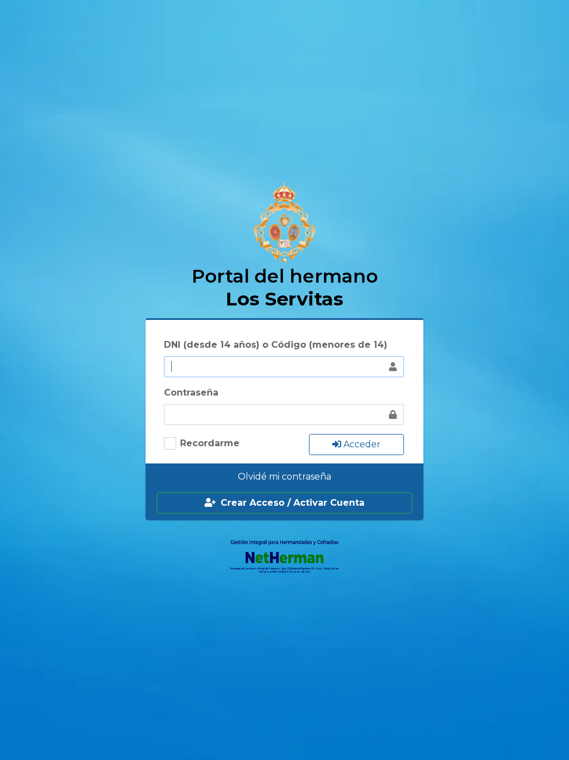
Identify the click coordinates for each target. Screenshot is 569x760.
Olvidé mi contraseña (284, 476)
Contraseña (191, 392)
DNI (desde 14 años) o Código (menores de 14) (275, 344)
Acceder (361, 444)
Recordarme (209, 443)
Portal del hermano (285, 286)
